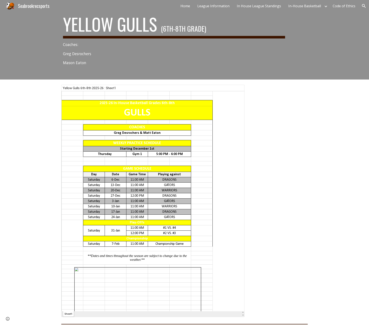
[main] (174, 40)
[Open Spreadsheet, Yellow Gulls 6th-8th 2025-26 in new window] (236, 90)
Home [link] (185, 6)
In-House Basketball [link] (304, 6)
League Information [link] (213, 6)
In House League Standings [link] (259, 6)
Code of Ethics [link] (344, 6)
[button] (364, 6)
